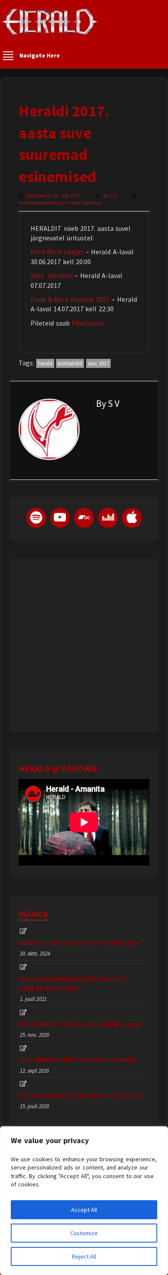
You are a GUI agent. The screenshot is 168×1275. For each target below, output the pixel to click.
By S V (107, 403)
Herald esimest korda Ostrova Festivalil (82, 1095)
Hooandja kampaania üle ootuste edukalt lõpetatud (72, 983)
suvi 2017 (98, 363)
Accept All (84, 1210)
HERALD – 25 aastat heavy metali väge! (80, 942)
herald (45, 363)
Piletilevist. (89, 323)
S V (114, 195)
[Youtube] (60, 518)
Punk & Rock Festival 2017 (70, 299)
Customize (84, 1233)
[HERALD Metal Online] (49, 29)
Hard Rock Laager (57, 251)
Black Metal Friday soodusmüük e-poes (81, 1023)
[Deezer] (108, 518)
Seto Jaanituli (52, 275)
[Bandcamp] (84, 518)
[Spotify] (36, 518)
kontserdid (70, 363)
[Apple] (132, 518)
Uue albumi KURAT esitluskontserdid (77, 1059)
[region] (84, 1200)
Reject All (84, 1256)
